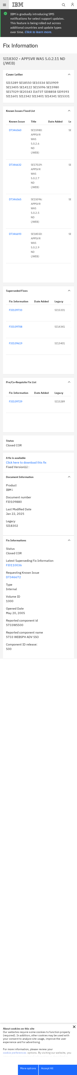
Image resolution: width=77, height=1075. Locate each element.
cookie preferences (14, 1052)
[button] (74, 1026)
